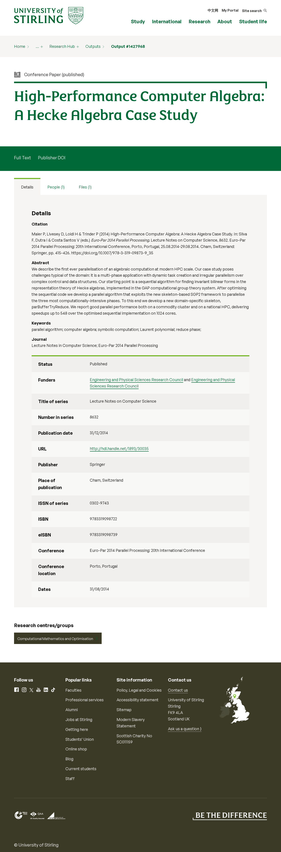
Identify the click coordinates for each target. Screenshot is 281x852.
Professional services (84, 699)
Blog (69, 758)
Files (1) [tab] (85, 187)
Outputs (93, 46)
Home (19, 46)
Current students (80, 768)
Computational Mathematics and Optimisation (55, 639)
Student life (253, 21)
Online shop (76, 748)
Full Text (22, 157)
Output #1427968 (128, 46)
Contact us (178, 690)
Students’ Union (79, 739)
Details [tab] (27, 187)
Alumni (71, 709)
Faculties (73, 690)
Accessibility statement (138, 699)
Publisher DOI (51, 157)
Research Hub (62, 46)
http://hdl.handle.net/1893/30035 (119, 448)
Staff (70, 778)
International (167, 21)
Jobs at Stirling (78, 719)
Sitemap (124, 709)
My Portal (230, 10)
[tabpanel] (140, 401)
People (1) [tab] (56, 187)
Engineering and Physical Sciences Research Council (136, 379)
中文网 (213, 10)
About (224, 21)
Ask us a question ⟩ (185, 728)
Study (138, 21)
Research (199, 21)
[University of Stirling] (48, 15)
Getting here (76, 729)
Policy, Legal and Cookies (139, 690)
